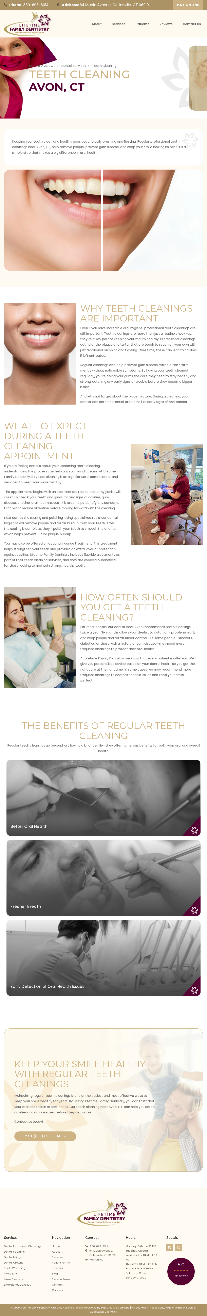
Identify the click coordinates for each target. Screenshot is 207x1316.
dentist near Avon (128, 627)
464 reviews (181, 1275)
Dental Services (73, 65)
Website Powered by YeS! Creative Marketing (103, 1307)
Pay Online (188, 4)
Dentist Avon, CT (42, 65)
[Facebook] (169, 1247)
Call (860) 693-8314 (42, 1136)
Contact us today (28, 1121)
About (97, 24)
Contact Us (192, 24)
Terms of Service (185, 1307)
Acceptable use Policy (103, 1311)
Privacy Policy (139, 1307)
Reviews (166, 24)
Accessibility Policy (161, 1307)
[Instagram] (178, 1247)
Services (119, 24)
